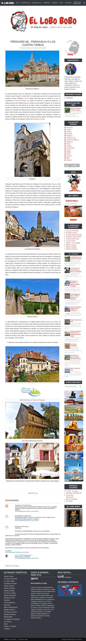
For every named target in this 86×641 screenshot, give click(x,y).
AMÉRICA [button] (47, 3)
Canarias (69, 134)
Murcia (68, 154)
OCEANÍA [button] (68, 3)
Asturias (69, 132)
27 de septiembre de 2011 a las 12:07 (26, 558)
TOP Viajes (69, 501)
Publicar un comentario (12, 566)
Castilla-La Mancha (72, 140)
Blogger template (67, 639)
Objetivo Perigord (71, 249)
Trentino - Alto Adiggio (73, 243)
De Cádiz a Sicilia (71, 233)
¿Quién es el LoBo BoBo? (77, 2)
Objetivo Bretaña (71, 247)
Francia (22, 48)
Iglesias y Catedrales (32, 48)
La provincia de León (72, 239)
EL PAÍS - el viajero (72, 491)
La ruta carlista (70, 241)
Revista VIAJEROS (71, 499)
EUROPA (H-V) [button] (36, 3)
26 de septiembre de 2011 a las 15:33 (26, 520)
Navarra (68, 156)
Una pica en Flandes (72, 231)
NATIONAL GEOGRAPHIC (74, 493)
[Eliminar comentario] (38, 511)
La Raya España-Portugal (74, 235)
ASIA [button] (61, 3)
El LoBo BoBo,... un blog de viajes (18, 639)
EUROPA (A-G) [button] (25, 3)
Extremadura (70, 148)
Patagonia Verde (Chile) (73, 237)
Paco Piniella (19, 555)
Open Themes (78, 639)
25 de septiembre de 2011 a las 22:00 (26, 511)
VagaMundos (19, 505)
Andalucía (69, 127)
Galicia (68, 150)
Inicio (17, 3)
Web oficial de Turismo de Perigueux (34, 400)
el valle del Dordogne (19, 100)
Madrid (68, 152)
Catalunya (69, 142)
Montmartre (36, 119)
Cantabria (69, 136)
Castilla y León (71, 138)
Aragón (68, 129)
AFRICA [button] (54, 3)
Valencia (69, 160)
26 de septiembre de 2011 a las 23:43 (16, 552)
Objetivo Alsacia (71, 245)
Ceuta (68, 144)
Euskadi (68, 146)
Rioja (68, 158)
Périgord (42, 48)
